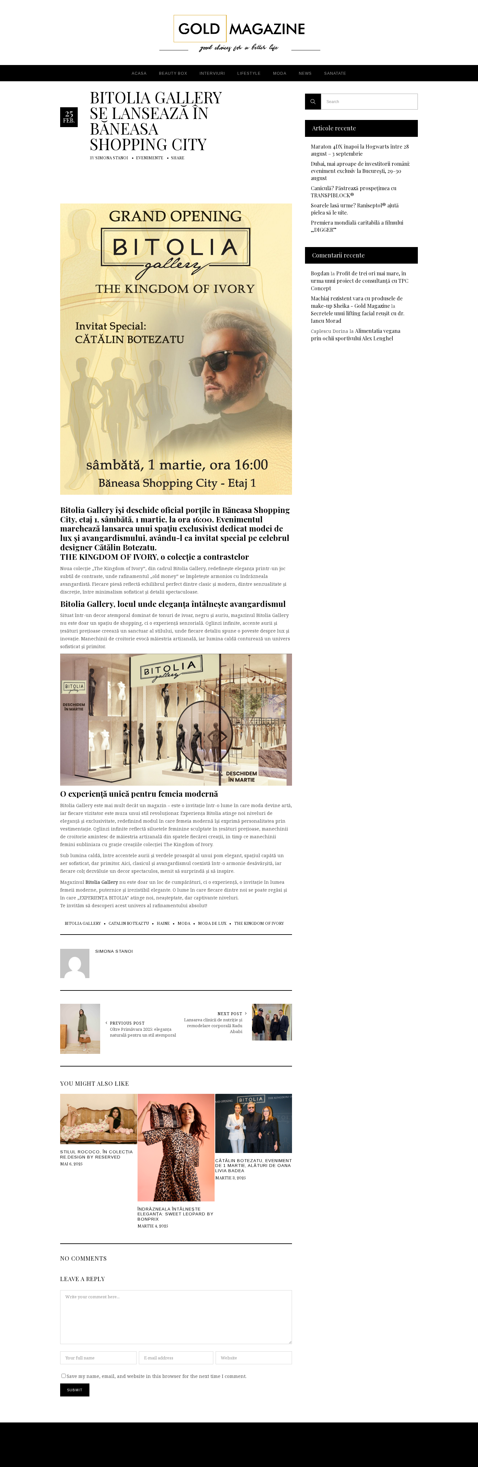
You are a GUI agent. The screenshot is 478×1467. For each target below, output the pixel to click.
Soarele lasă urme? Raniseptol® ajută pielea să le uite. (355, 209)
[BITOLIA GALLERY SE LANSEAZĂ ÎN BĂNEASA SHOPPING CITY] (176, 349)
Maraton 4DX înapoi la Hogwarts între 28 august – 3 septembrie (360, 150)
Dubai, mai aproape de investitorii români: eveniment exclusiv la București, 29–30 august (360, 170)
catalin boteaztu (129, 924)
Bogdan (320, 273)
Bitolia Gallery (102, 882)
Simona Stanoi (111, 158)
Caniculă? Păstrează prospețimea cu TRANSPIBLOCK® (353, 192)
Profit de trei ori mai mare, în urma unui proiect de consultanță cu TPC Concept (359, 281)
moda (184, 924)
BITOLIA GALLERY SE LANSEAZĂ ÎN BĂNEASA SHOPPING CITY (155, 120)
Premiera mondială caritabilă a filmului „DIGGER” (357, 226)
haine (163, 924)
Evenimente (149, 158)
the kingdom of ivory (259, 924)
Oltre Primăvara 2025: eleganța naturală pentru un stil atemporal (143, 1032)
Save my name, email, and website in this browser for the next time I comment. (156, 1376)
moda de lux (212, 924)
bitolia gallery (83, 924)
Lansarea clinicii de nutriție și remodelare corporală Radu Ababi (213, 1025)
